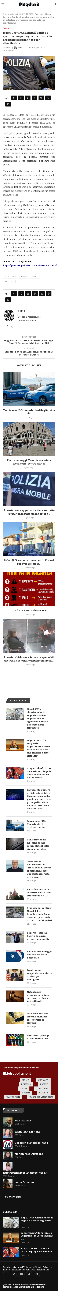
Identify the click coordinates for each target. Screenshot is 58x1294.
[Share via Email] (8, 104)
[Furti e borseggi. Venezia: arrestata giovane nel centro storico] (29, 439)
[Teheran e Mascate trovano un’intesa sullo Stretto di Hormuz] (15, 1018)
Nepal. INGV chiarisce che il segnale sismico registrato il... (37, 1221)
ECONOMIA (42, 1088)
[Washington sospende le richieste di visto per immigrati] (15, 975)
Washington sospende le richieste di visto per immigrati (39, 975)
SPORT (23, 1088)
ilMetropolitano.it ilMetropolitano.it (25, 1172)
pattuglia (9, 281)
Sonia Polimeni (24, 1182)
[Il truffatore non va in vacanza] (29, 589)
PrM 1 (21, 311)
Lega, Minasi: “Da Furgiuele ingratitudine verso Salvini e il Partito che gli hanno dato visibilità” (38, 748)
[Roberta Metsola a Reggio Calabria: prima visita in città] (15, 937)
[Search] (55, 4)
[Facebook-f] (6, 1274)
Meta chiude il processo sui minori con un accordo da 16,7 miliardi (38, 997)
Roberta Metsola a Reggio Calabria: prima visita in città (38, 936)
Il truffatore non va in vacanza (29, 610)
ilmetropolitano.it (10, 14)
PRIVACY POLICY (13, 1197)
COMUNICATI (26, 14)
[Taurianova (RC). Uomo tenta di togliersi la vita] (29, 389)
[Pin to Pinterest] (34, 98)
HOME (25, 1080)
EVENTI (26, 1093)
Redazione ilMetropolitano (31, 1142)
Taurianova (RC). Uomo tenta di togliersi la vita (36, 824)
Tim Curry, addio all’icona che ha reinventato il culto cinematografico (38, 844)
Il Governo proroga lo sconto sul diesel (38, 1037)
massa (24, 277)
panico (35, 277)
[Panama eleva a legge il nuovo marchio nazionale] (15, 956)
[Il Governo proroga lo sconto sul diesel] (15, 1040)
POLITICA (26, 1084)
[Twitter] (14, 1274)
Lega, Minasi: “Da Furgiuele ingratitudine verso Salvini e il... (37, 1236)
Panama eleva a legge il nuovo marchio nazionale (39, 954)
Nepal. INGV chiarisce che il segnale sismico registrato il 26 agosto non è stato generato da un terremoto (37, 718)
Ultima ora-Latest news (41, 1097)
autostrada (10, 277)
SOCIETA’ (43, 1093)
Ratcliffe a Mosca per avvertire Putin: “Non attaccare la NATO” (39, 892)
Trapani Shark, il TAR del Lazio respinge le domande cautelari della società (39, 773)
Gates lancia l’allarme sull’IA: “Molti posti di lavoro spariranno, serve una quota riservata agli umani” (39, 869)
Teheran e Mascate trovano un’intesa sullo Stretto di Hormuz (37, 1018)
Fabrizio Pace (23, 1120)
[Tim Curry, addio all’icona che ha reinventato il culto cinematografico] (15, 844)
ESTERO (44, 1084)
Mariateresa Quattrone (29, 1154)
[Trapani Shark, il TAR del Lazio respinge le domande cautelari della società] (15, 773)
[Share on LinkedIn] (41, 98)
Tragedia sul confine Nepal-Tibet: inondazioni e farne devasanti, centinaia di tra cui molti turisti (39, 914)
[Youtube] (21, 1274)
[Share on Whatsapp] (48, 98)
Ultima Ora (10, 1212)
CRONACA (43, 1080)
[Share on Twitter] (27, 98)
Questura (39, 14)
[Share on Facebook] (21, 98)
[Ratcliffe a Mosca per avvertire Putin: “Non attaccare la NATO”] (15, 894)
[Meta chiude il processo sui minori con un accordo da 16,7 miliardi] (15, 996)
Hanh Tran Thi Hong (27, 1131)
